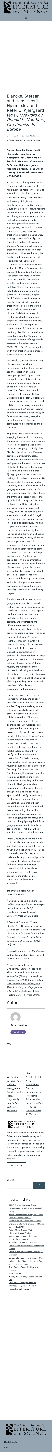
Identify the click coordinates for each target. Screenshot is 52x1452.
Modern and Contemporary (20, 139)
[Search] (39, 1185)
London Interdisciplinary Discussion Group (27, 1257)
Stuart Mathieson (20, 1025)
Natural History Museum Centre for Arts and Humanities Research (25, 1263)
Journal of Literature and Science (22, 1242)
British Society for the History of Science (26, 1214)
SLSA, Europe (15, 1273)
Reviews (36, 139)
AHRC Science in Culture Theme (22, 1205)
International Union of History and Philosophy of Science (23, 1238)
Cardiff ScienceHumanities (20, 1217)
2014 (9, 1044)
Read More (16, 1165)
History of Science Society (20, 1233)
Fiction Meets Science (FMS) (21, 1230)
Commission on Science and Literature (25, 1220)
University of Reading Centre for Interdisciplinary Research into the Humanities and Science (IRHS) (23, 1285)
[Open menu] (26, 18)
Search (10, 1179)
